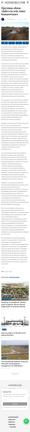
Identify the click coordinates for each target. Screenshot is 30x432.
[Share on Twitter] (11, 43)
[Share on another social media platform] (25, 43)
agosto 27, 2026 (6, 368)
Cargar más (15, 373)
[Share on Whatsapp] (18, 43)
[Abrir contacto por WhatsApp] (26, 421)
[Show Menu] (2, 2)
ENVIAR (15, 404)
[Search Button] (28, 2)
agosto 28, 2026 (6, 309)
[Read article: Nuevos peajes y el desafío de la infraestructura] (15, 321)
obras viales (8, 271)
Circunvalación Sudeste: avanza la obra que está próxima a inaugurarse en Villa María (14, 364)
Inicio (4, 329)
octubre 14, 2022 (22, 19)
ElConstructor (11, 19)
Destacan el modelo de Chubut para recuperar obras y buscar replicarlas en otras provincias (13, 304)
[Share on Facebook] (4, 43)
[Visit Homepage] (14, 2)
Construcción (7, 298)
